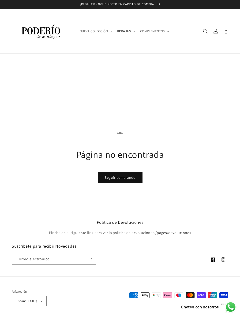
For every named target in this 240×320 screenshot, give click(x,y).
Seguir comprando (120, 177)
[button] (95, 31)
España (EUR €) (27, 301)
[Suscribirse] (91, 259)
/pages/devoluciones (173, 232)
